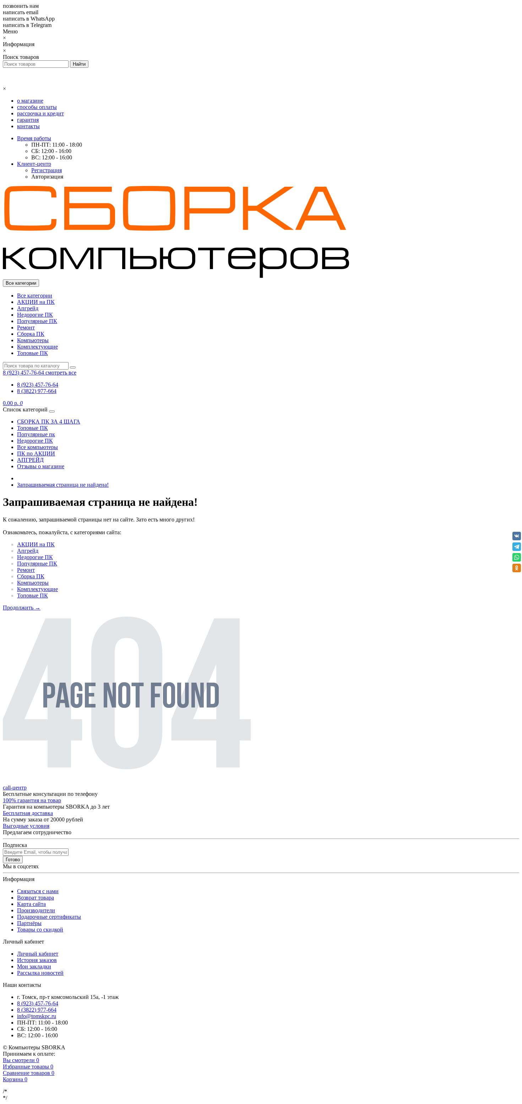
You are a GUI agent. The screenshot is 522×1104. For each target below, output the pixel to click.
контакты (28, 126)
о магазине (30, 101)
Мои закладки (34, 966)
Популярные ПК (37, 321)
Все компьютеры (37, 447)
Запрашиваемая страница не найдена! (63, 485)
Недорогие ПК (35, 315)
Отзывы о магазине (40, 466)
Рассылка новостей (40, 973)
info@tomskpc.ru (36, 1016)
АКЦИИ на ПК (36, 302)
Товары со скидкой (40, 930)
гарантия (28, 120)
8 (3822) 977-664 (36, 391)
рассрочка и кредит (40, 113)
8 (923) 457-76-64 (37, 385)
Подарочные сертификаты (49, 917)
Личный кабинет (37, 954)
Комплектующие (37, 347)
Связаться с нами (38, 891)
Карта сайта (31, 904)
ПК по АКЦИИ (36, 453)
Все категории (34, 296)
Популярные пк (36, 434)
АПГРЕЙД (30, 460)
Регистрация (46, 170)
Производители (36, 910)
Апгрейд (27, 308)
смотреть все (60, 373)
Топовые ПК (32, 353)
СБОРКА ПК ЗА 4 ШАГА (48, 422)
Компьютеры (33, 340)
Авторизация (47, 177)
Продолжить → (21, 608)
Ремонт (26, 327)
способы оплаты (37, 107)
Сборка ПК (30, 334)
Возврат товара (35, 898)
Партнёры (29, 923)
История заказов (37, 960)
